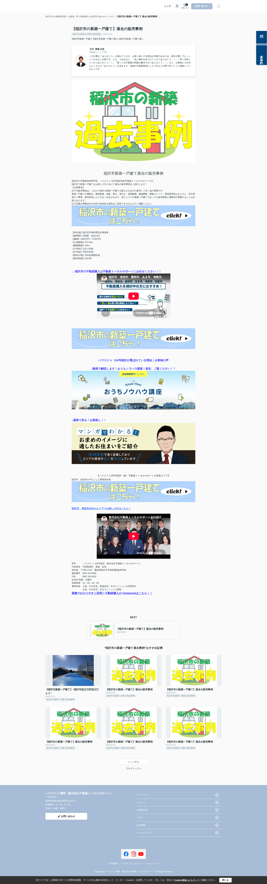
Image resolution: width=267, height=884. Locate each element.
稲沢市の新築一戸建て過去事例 (87, 34)
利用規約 (114, 863)
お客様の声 (142, 810)
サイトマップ (153, 863)
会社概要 (141, 825)
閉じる (225, 880)
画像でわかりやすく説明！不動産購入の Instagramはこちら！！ (112, 593)
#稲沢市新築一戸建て (82, 39)
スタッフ (141, 802)
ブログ (140, 817)
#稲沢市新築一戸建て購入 (105, 39)
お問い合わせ (201, 6)
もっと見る (133, 762)
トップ (167, 6)
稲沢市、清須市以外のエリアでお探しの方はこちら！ (101, 508)
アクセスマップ (144, 832)
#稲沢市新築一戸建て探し (131, 39)
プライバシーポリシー (133, 863)
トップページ (143, 795)
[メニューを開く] (219, 6)
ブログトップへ (133, 768)
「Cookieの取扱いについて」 (185, 880)
